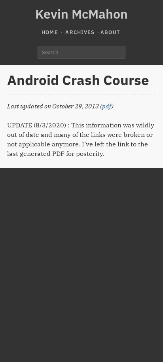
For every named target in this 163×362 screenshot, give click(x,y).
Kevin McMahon (81, 14)
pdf (107, 106)
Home (50, 32)
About (110, 32)
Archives (80, 32)
